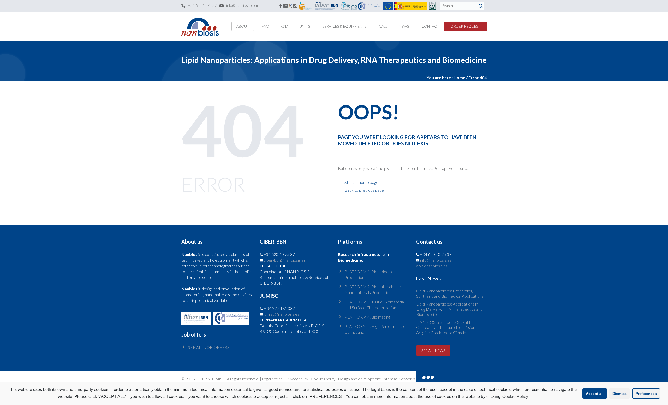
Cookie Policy (515, 396)
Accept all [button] (595, 393)
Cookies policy (323, 379)
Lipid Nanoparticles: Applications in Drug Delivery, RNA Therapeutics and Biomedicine (449, 309)
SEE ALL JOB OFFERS (209, 347)
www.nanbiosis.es (432, 265)
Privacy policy (296, 379)
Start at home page (361, 182)
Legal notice (272, 379)
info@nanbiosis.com (242, 5)
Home (459, 77)
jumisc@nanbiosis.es (281, 314)
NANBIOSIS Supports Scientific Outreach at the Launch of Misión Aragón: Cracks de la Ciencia (445, 327)
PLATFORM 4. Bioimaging (367, 316)
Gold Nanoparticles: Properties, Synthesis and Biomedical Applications (450, 293)
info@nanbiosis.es (435, 259)
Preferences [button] (646, 393)
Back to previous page (364, 189)
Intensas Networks (398, 379)
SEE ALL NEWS (433, 350)
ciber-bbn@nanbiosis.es (285, 259)
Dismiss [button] (619, 393)
